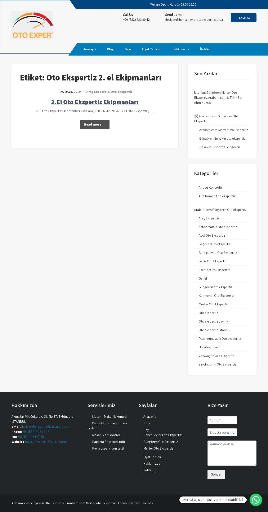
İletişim (205, 49)
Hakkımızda (181, 49)
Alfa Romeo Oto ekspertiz (217, 196)
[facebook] (227, 5)
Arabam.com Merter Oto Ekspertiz (223, 130)
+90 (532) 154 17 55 (31, 436)
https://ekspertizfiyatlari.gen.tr (47, 441)
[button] (256, 500)
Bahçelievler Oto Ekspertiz (218, 252)
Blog (110, 49)
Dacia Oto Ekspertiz (213, 261)
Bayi (128, 49)
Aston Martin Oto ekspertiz (218, 227)
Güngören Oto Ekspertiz (160, 441)
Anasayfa (89, 49)
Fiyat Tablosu (151, 49)
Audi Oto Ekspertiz (212, 235)
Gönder (216, 474)
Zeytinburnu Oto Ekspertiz (217, 364)
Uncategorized (209, 347)
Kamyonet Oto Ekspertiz (216, 295)
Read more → (94, 124)
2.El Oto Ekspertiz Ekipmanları (95, 102)
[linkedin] (249, 5)
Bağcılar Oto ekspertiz (215, 244)
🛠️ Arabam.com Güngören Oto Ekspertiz (216, 118)
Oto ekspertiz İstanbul (214, 330)
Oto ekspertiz (122, 91)
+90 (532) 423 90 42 (35, 431)
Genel (203, 278)
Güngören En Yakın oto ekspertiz (222, 138)
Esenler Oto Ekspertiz (214, 270)
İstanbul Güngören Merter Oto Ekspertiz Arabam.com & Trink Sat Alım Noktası (218, 97)
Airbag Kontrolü (210, 187)
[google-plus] (242, 5)
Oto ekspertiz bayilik (213, 321)
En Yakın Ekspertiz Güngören (219, 147)
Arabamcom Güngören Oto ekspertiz (220, 209)
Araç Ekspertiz (97, 91)
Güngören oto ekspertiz (215, 287)
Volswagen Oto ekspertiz (216, 356)
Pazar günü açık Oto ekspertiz (220, 338)
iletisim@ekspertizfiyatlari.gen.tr (44, 426)
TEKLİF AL (243, 17)
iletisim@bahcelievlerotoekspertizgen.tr (194, 19)
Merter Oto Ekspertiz (213, 304)
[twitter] (234, 5)
